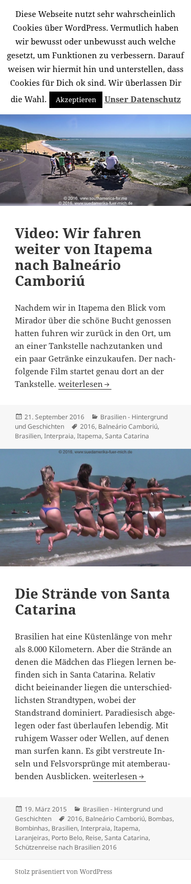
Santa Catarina (127, 435)
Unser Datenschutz (143, 99)
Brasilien (28, 435)
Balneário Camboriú (128, 426)
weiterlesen (84, 383)
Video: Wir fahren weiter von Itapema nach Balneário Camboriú (84, 256)
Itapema (89, 435)
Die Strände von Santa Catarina (92, 601)
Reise (93, 837)
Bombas (160, 818)
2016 (87, 426)
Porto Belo (66, 837)
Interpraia (59, 435)
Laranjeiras (31, 837)
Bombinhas (31, 828)
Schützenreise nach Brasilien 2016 (66, 847)
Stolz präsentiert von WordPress (63, 871)
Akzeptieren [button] (76, 99)
